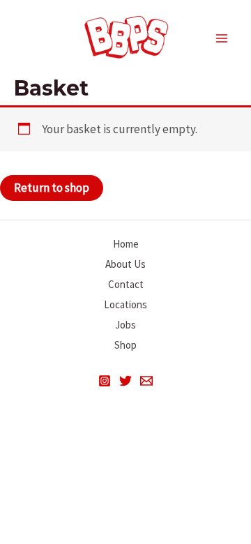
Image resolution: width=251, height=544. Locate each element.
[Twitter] (125, 381)
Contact (126, 284)
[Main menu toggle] (221, 38)
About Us (125, 264)
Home (126, 243)
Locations (125, 304)
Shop (125, 345)
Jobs (125, 324)
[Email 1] (146, 381)
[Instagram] (104, 381)
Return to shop (51, 187)
